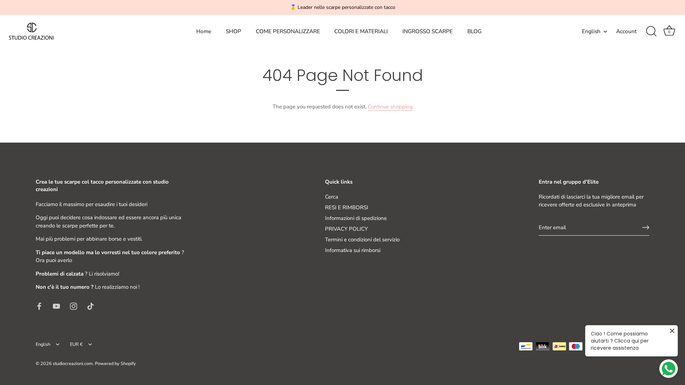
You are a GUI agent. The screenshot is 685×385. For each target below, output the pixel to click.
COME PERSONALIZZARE (288, 31)
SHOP (233, 31)
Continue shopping (390, 106)
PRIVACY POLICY (346, 228)
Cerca (331, 196)
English (591, 31)
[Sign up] (645, 227)
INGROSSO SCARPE (427, 31)
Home (203, 31)
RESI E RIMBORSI (346, 207)
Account (626, 31)
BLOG (474, 31)
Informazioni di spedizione (356, 218)
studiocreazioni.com (73, 363)
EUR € (76, 345)
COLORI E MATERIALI (361, 31)
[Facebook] (39, 305)
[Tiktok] (90, 305)
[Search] (651, 31)
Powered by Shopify (115, 363)
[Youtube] (56, 305)
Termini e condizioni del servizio (362, 239)
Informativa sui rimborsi (352, 250)
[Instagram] (73, 305)
